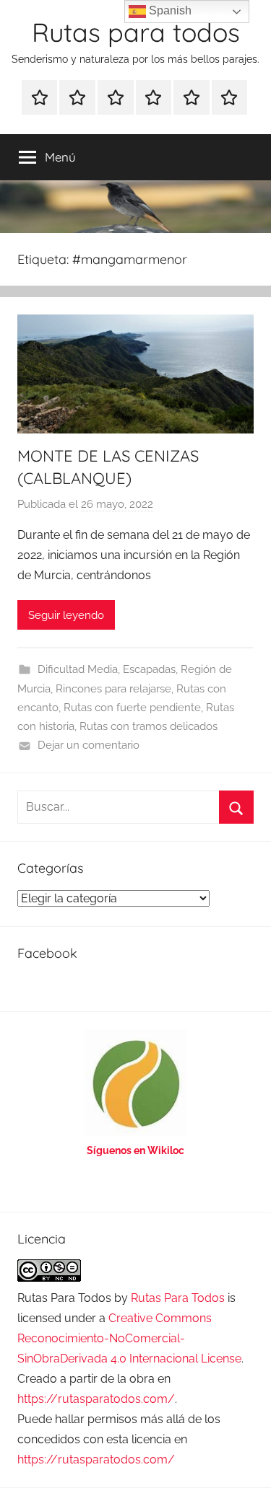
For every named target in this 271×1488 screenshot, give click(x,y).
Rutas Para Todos (178, 1298)
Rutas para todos (136, 32)
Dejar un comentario (88, 745)
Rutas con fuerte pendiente (132, 707)
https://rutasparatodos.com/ (96, 1399)
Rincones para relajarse (113, 688)
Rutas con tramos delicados (148, 726)
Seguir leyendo (66, 615)
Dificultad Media (78, 669)
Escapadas (149, 669)
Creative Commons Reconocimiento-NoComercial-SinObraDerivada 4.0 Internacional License (129, 1338)
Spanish (169, 10)
